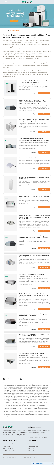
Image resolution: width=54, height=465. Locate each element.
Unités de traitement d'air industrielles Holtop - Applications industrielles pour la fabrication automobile (34, 139)
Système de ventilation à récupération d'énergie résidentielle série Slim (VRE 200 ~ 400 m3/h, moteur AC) (34, 237)
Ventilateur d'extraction (9, 451)
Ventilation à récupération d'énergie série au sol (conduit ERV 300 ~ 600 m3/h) (34, 178)
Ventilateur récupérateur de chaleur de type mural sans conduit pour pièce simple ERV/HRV (34, 120)
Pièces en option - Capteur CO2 (27, 158)
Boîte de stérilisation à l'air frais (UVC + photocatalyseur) (34, 196)
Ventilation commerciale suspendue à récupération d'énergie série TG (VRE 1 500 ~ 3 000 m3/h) (32, 354)
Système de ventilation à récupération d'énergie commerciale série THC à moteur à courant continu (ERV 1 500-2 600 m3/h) (34, 295)
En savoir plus (33, 93)
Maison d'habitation (8, 448)
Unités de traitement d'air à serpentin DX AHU (38, 430)
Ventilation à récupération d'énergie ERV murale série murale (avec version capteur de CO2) (33, 81)
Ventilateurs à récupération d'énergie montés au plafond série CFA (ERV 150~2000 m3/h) (34, 335)
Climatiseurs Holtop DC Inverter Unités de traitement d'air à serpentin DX (34, 256)
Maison (7, 30)
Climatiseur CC (7, 446)
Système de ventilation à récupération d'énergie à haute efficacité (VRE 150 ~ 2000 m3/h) (34, 315)
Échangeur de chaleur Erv (9, 444)
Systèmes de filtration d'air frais (36, 432)
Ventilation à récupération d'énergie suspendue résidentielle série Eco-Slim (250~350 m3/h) (31, 275)
